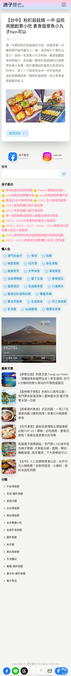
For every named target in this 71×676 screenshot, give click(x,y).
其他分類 (12, 501)
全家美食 (37, 302)
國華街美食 (53, 309)
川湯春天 (58, 286)
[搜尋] (64, 174)
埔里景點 (13, 264)
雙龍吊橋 (46, 294)
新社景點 (52, 264)
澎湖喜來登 (35, 286)
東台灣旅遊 (13, 552)
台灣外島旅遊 (14, 530)
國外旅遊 (12, 537)
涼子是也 (32, 664)
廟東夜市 (13, 271)
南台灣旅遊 (13, 515)
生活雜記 (12, 559)
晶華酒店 (13, 286)
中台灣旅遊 (13, 486)
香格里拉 (58, 279)
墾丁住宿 (37, 279)
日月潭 (32, 264)
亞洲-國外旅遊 (15, 493)
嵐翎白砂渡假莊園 (19, 294)
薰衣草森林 (14, 302)
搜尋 (4, 167)
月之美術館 (59, 302)
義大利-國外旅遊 (16, 573)
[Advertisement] (35, 623)
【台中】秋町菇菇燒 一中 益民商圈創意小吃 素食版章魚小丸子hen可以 (35, 26)
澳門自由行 (14, 256)
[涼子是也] (13, 4)
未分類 (10, 544)
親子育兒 (12, 581)
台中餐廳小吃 (14, 522)
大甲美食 (34, 271)
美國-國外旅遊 (15, 566)
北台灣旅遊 (13, 508)
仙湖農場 (31, 309)
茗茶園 (11, 309)
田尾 (49, 256)
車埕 (34, 256)
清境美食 (55, 271)
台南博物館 (14, 279)
